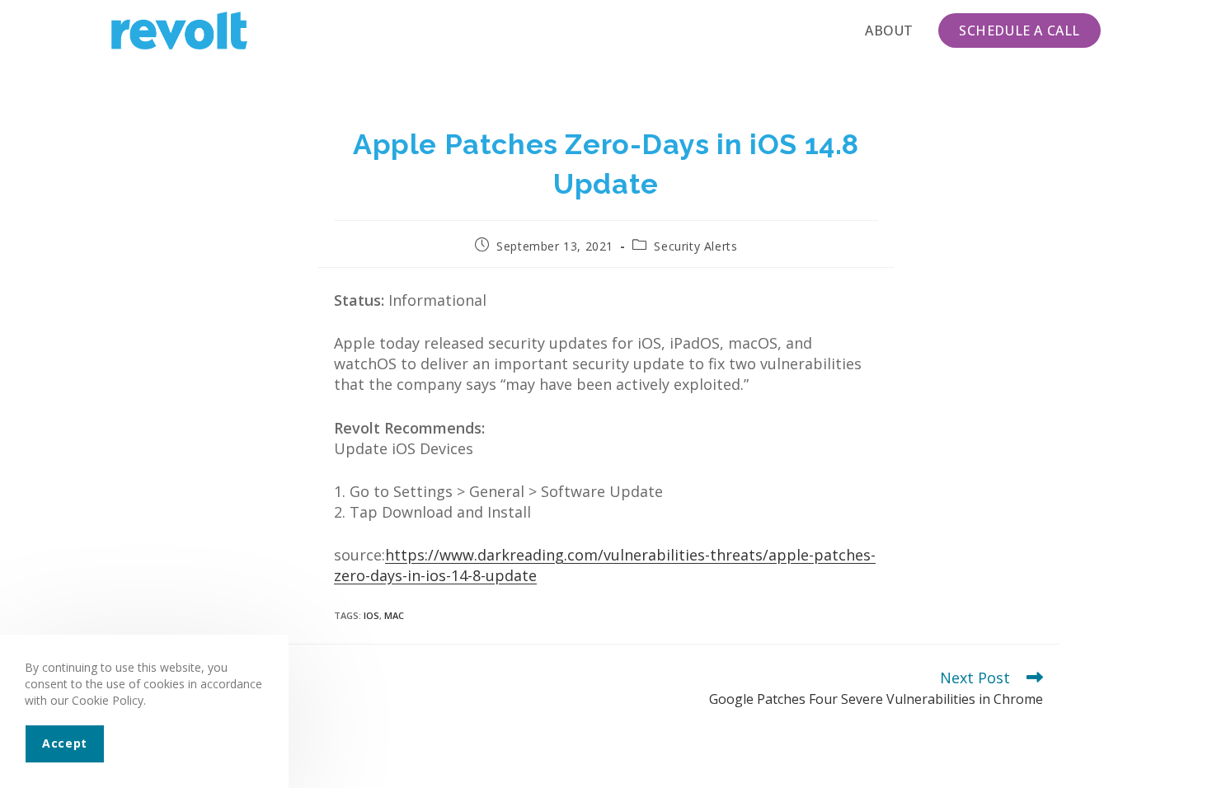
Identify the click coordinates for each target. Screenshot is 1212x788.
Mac (394, 615)
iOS (371, 615)
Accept (64, 743)
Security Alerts (695, 246)
